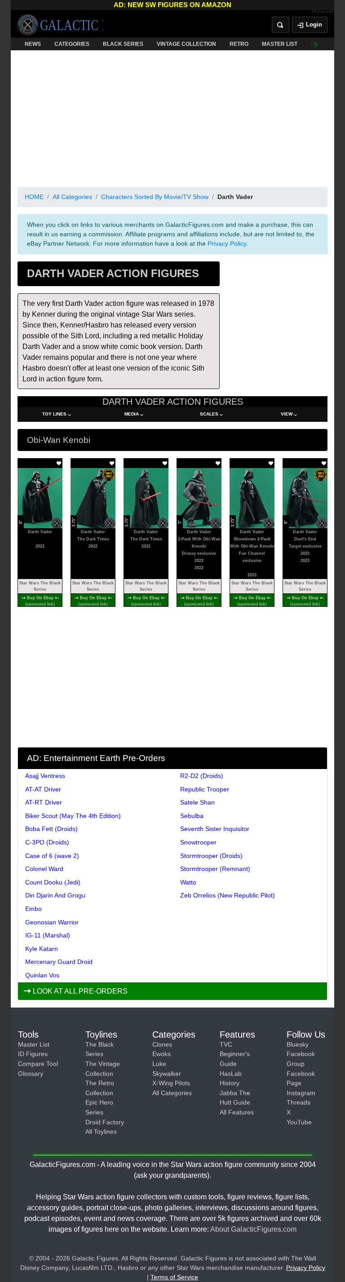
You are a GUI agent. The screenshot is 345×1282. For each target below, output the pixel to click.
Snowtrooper (198, 842)
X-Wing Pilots (171, 1083)
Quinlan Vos (42, 975)
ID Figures (33, 1053)
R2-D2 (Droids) (201, 775)
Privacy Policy (227, 243)
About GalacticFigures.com (253, 1229)
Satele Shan (197, 802)
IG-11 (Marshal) (47, 935)
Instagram (301, 1092)
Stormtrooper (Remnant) (215, 868)
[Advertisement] (172, 117)
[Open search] (280, 25)
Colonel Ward (44, 868)
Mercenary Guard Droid (59, 961)
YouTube (299, 1122)
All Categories (72, 196)
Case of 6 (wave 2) (52, 855)
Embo (33, 908)
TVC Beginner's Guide (235, 1054)
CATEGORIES (71, 44)
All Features (237, 1112)
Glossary (30, 1073)
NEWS (33, 44)
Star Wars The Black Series (40, 586)
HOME (34, 196)
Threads (298, 1102)
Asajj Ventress (45, 775)
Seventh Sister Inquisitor (214, 828)
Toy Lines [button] (54, 413)
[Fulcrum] (322, 11)
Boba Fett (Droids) (51, 828)
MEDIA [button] (131, 413)
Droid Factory (104, 1122)
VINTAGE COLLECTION (186, 44)
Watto (188, 882)
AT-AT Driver (43, 789)
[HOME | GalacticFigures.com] (60, 24)
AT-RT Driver (43, 802)
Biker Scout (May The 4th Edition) (73, 815)
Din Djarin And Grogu (55, 895)
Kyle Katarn (41, 948)
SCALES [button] (209, 413)
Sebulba (191, 815)
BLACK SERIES (123, 44)
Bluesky (298, 1044)
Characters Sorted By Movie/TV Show (154, 196)
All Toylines (101, 1131)
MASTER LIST (279, 44)
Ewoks (161, 1053)
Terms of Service (174, 1277)
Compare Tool (38, 1063)
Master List (33, 1044)
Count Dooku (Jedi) (52, 882)
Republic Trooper (204, 789)
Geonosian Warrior (52, 922)
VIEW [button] (286, 413)
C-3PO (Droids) (47, 842)
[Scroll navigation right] (316, 44)
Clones (162, 1044)
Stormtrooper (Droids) (211, 855)
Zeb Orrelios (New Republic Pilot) (227, 895)
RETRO (239, 44)
